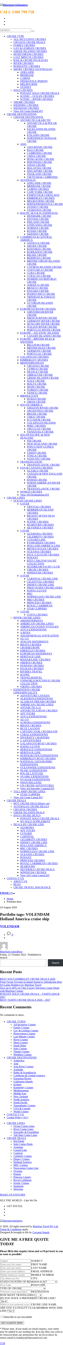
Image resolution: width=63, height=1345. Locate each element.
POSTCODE (38, 1285)
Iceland (17, 1084)
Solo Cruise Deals (23, 1144)
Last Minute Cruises (24, 1036)
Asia (15, 1063)
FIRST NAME (39, 1264)
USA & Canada (21, 1108)
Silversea (18, 1189)
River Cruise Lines (23, 1129)
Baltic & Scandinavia (24, 1072)
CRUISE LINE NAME (43, 1304)
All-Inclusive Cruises (24, 1024)
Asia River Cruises (23, 1066)
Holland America (22, 1162)
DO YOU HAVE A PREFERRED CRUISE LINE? (28, 1298)
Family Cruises (21, 1027)
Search (3, 957)
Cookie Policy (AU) (17, 1117)
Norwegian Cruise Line (25, 1168)
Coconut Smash (40, 1232)
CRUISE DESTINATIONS (22, 1057)
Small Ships (19, 1045)
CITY (34, 1278)
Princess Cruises (22, 1177)
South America (21, 1099)
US (6, 893)
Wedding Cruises (22, 1054)
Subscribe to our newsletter (17, 1317)
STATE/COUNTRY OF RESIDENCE (21, 1281)
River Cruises (20, 1039)
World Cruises (21, 1111)
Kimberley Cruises (23, 1087)
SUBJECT (37, 1260)
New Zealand (20, 1096)
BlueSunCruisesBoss (11, 951)
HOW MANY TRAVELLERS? (17, 1295)
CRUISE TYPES (16, 1021)
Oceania (17, 1171)
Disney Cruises (21, 1159)
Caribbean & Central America (29, 1075)
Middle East (19, 1093)
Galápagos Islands (23, 1081)
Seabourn (18, 1186)
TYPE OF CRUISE (11, 1288)
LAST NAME (39, 1267)
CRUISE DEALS (16, 1138)
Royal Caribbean (22, 1180)
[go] (33, 31)
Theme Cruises (21, 1051)
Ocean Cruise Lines (23, 1126)
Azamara (18, 1147)
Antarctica (18, 1060)
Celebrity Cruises (22, 1156)
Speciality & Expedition (26, 1132)
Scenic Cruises (21, 1183)
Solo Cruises (20, 1048)
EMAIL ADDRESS (42, 1271)
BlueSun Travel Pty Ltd (45, 1226)
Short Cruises (20, 1042)
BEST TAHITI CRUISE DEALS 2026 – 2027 (25, 1000)
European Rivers (22, 1078)
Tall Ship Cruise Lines (25, 1135)
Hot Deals (18, 1141)
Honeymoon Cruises (24, 1033)
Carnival (18, 1153)
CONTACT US (15, 1114)
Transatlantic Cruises (24, 1105)
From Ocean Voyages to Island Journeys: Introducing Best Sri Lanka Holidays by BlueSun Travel (31, 983)
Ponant (17, 1174)
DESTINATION (40, 1291)
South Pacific (20, 1102)
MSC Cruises (20, 1165)
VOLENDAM (9, 926)
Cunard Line (20, 1150)
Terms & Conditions (11, 1229)
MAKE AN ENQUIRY (13, 1194)
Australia (18, 1069)
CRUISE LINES (16, 1123)
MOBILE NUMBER (42, 1274)
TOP (2, 1343)
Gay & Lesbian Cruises (25, 1030)
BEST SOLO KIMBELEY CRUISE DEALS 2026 (27, 979)
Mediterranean (21, 1090)
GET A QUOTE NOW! (12, 1323)
